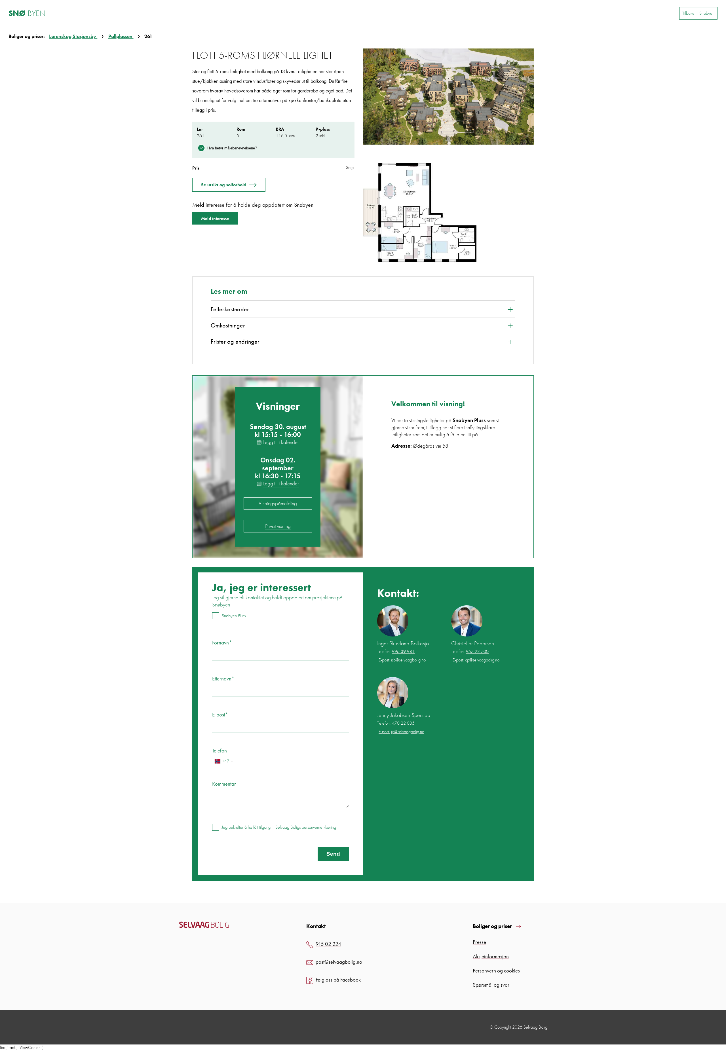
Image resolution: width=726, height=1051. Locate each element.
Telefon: (396, 651)
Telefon (219, 750)
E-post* (220, 714)
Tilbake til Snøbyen (698, 13)
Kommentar (224, 783)
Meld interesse (215, 218)
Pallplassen (121, 36)
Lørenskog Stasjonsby (73, 36)
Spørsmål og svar (491, 984)
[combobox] (223, 761)
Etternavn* (223, 678)
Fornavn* (222, 642)
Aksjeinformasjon (491, 956)
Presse (479, 942)
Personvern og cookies (496, 970)
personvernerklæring (319, 827)
